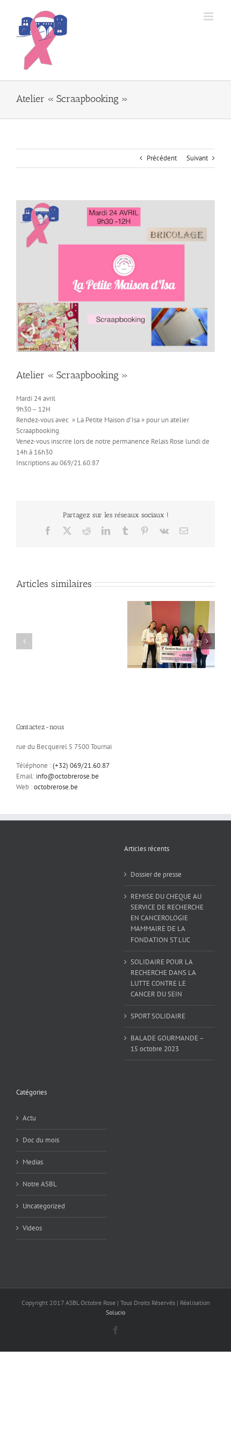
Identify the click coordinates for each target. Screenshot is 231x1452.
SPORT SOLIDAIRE (158, 1016)
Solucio (115, 1312)
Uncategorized (44, 1206)
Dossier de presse (156, 874)
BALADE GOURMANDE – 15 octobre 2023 (167, 1043)
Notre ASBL (40, 1184)
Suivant (197, 158)
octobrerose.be (56, 786)
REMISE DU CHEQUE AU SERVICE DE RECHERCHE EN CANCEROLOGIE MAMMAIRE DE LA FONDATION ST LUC (167, 918)
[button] (24, 641)
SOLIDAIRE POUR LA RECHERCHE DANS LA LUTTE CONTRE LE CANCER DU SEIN (163, 978)
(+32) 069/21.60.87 (81, 765)
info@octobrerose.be (67, 776)
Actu (29, 1118)
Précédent (162, 158)
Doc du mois (41, 1140)
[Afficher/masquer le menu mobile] (209, 16)
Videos (32, 1228)
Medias (33, 1162)
